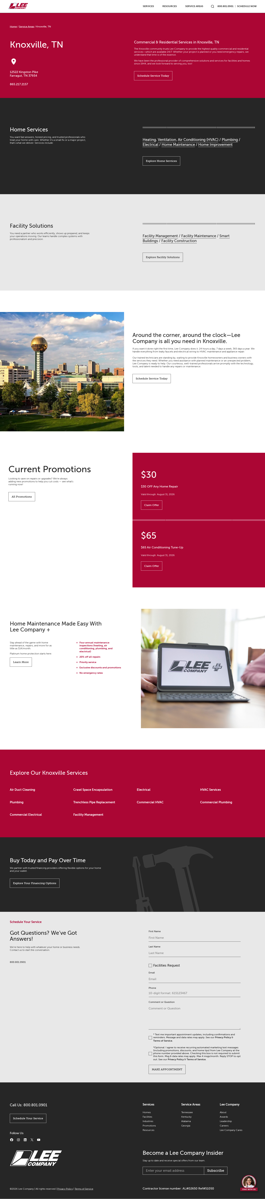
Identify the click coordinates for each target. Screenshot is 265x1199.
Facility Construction (179, 241)
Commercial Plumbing (216, 802)
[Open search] (212, 6)
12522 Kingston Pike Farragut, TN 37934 (24, 73)
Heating (149, 140)
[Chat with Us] (249, 1184)
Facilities (147, 1116)
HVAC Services (210, 790)
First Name (155, 931)
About (223, 1112)
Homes (147, 1112)
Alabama (186, 1121)
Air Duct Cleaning (22, 790)
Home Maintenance (178, 145)
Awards (224, 1116)
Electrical (150, 145)
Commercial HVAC (150, 802)
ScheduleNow (247, 6)
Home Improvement (215, 145)
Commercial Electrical (26, 814)
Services (148, 6)
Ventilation (167, 140)
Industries (148, 1121)
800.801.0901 (225, 6)
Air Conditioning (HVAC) (198, 140)
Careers (224, 1125)
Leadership (226, 1121)
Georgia (185, 1125)
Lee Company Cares (231, 1130)
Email (152, 972)
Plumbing (230, 140)
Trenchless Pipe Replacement (94, 802)
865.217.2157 (19, 84)
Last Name (154, 946)
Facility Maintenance (198, 236)
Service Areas (194, 6)
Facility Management (160, 236)
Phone (152, 988)
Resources (169, 6)
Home (13, 26)
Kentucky (186, 1116)
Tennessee (187, 1112)
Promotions (149, 1125)
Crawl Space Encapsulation (92, 790)
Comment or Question (162, 1002)
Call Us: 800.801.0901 (28, 1105)
